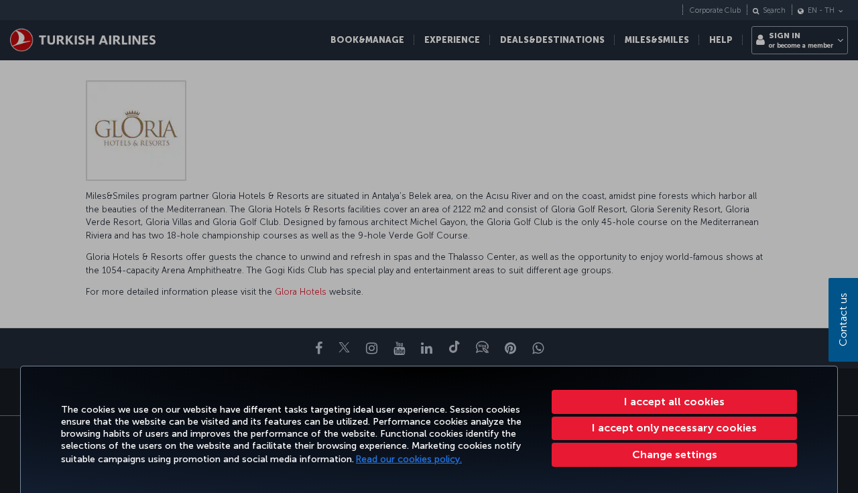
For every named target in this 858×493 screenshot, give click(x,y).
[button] (674, 455)
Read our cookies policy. (409, 459)
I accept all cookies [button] (674, 401)
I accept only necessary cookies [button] (674, 427)
